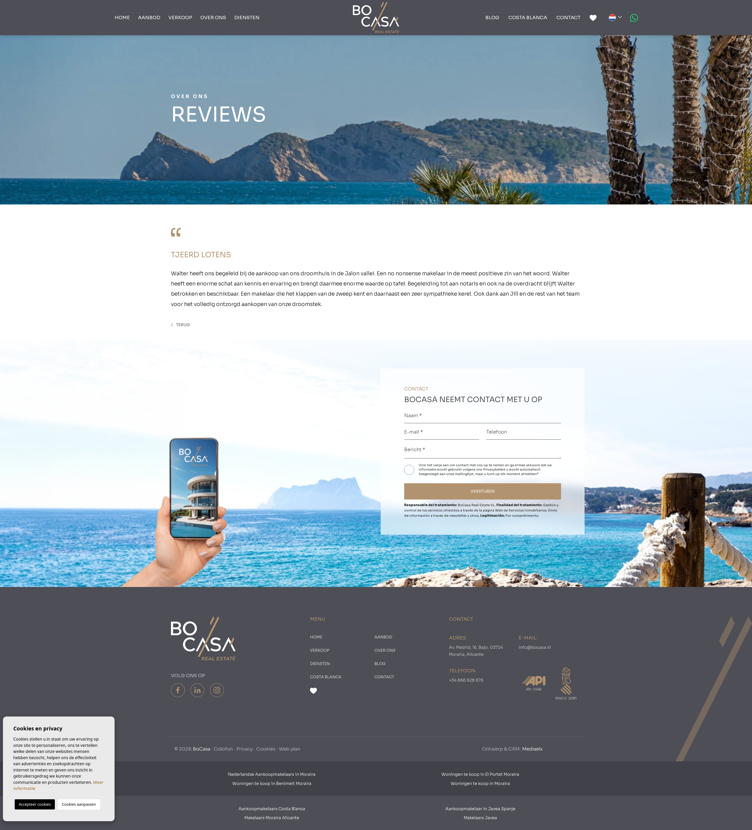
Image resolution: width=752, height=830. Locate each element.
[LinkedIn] (197, 690)
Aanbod (149, 18)
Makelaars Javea (480, 817)
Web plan (289, 749)
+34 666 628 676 (466, 680)
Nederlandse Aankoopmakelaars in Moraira (271, 774)
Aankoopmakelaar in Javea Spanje (480, 808)
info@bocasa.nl (535, 647)
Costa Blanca (527, 18)
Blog (492, 18)
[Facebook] (178, 690)
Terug (182, 324)
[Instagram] (217, 690)
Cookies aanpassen (79, 804)
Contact (568, 18)
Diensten (246, 18)
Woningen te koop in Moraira (480, 783)
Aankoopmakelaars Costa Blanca (272, 808)
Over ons (213, 18)
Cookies (265, 749)
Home (122, 18)
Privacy (244, 749)
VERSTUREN (483, 491)
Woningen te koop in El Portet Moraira (480, 774)
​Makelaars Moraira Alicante (271, 817)
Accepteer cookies (35, 804)
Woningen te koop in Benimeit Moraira (271, 783)
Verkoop (180, 18)
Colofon (223, 749)
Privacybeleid (494, 469)
